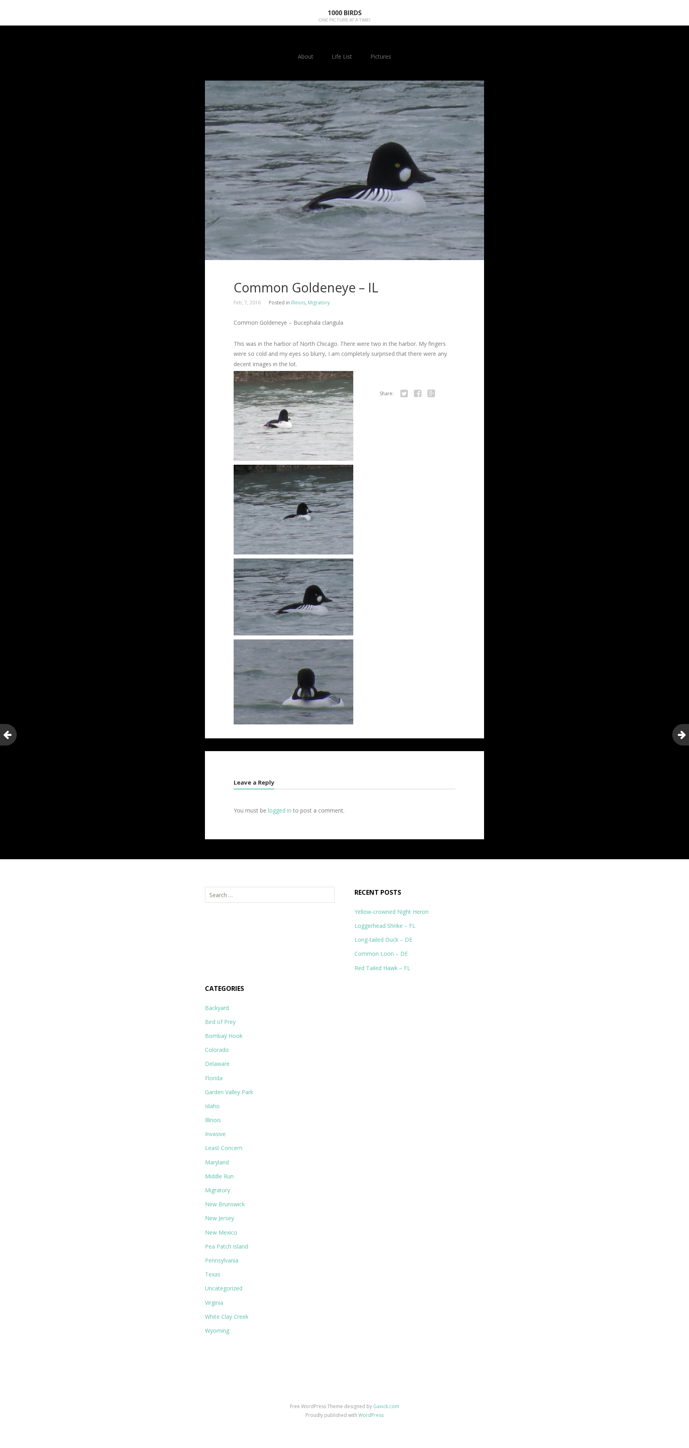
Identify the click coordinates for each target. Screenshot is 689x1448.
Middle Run (219, 1176)
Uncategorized (223, 1288)
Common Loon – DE (381, 953)
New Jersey (219, 1218)
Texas (212, 1274)
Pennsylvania (221, 1260)
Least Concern (223, 1148)
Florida (213, 1078)
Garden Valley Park (229, 1092)
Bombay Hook (223, 1036)
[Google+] (431, 393)
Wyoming (217, 1330)
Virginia (214, 1302)
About (305, 56)
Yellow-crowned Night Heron (391, 911)
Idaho (212, 1106)
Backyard (217, 1008)
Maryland (217, 1162)
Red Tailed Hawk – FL (382, 968)
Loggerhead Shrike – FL (384, 925)
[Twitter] (404, 393)
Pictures (380, 56)
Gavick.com (386, 1406)
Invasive (215, 1134)
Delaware (217, 1063)
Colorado (217, 1049)
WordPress (371, 1415)
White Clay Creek (226, 1316)
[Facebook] (417, 393)
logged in (279, 810)
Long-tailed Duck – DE (383, 939)
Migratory (319, 302)
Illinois (298, 302)
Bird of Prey (220, 1022)
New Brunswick (225, 1204)
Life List (342, 56)
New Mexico (221, 1232)
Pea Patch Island (226, 1246)
